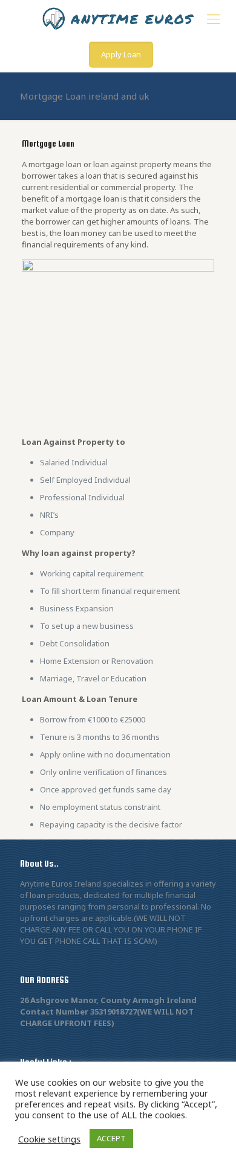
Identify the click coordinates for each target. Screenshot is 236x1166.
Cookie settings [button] (49, 1138)
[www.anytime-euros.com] (118, 18)
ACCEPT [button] (111, 1138)
